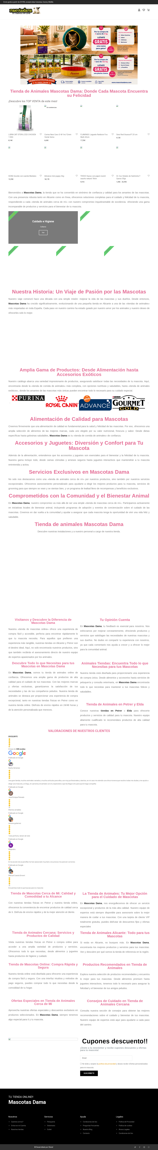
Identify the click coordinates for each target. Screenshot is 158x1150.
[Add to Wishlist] (40, 134)
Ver (115, 233)
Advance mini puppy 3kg (54, 176)
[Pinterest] (144, 1147)
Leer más (47, 140)
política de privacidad (107, 1064)
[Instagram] (149, 1147)
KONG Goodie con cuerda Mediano (22, 176)
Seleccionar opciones (123, 182)
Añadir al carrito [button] (13, 140)
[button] (9, 403)
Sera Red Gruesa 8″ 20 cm (126, 134)
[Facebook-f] (140, 1147)
